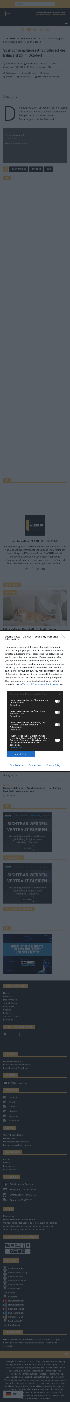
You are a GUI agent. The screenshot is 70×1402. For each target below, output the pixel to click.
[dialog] (35, 701)
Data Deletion (17, 765)
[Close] (64, 637)
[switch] (57, 701)
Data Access (35, 765)
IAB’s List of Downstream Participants (39, 684)
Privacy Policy (53, 765)
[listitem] (35, 694)
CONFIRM (21, 754)
